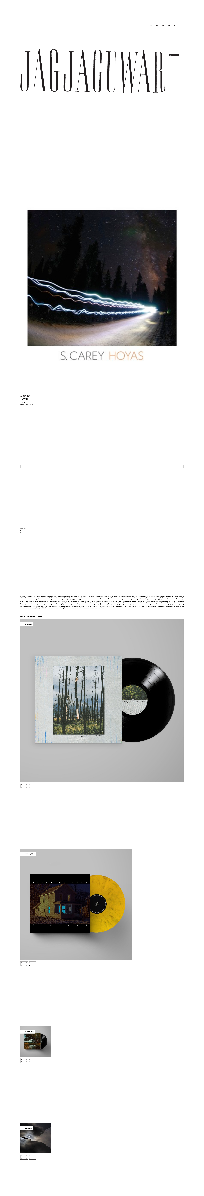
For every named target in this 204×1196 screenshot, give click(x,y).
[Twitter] (157, 26)
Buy (102, 466)
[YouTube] (181, 26)
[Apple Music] (174, 26)
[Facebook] (151, 26)
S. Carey (25, 396)
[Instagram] (163, 26)
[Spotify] (169, 26)
